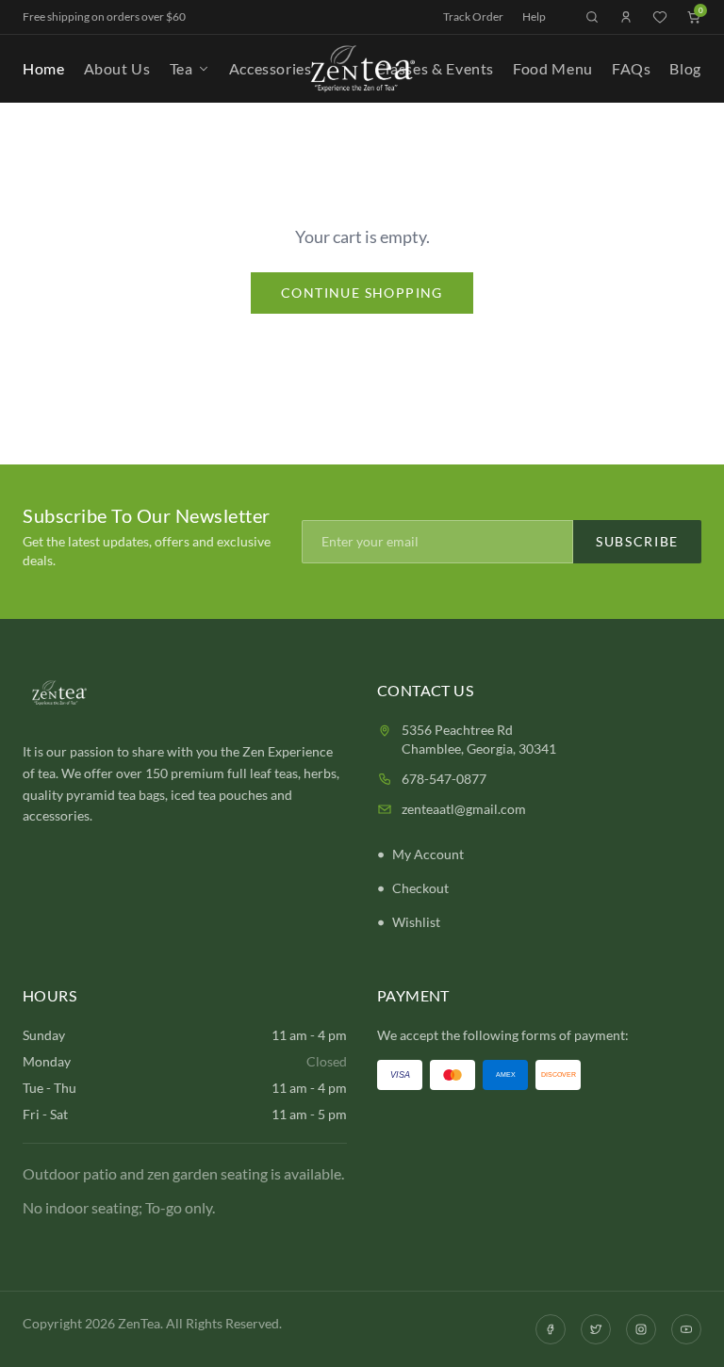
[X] (596, 1329)
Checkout (420, 888)
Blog (685, 68)
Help (534, 16)
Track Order (473, 16)
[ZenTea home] (362, 68)
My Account (428, 854)
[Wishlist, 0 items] (659, 16)
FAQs (631, 68)
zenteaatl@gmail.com (464, 809)
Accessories (270, 68)
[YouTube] (686, 1329)
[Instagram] (641, 1329)
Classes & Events (434, 68)
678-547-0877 (444, 779)
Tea (181, 68)
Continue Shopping (362, 293)
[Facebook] (550, 1329)
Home (44, 68)
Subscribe (637, 541)
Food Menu (553, 68)
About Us (117, 68)
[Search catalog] (592, 16)
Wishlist (416, 922)
